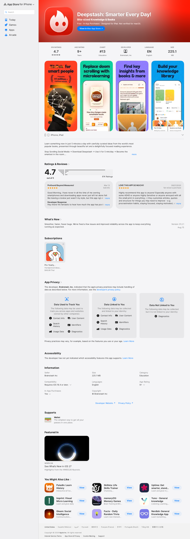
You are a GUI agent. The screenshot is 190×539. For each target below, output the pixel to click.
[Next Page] (187, 96)
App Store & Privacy (72, 536)
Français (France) (107, 527)
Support (101, 536)
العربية (76, 527)
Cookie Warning (89, 536)
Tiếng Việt (145, 527)
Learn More (129, 341)
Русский (85, 527)
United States (50, 527)
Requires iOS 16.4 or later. (57, 385)
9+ (141, 385)
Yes (46, 394)
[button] (19, 20)
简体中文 (94, 527)
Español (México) (64, 527)
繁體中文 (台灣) (157, 527)
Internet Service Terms (53, 536)
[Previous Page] (41, 96)
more (134, 154)
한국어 (119, 527)
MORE (107, 198)
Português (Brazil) (131, 527)
